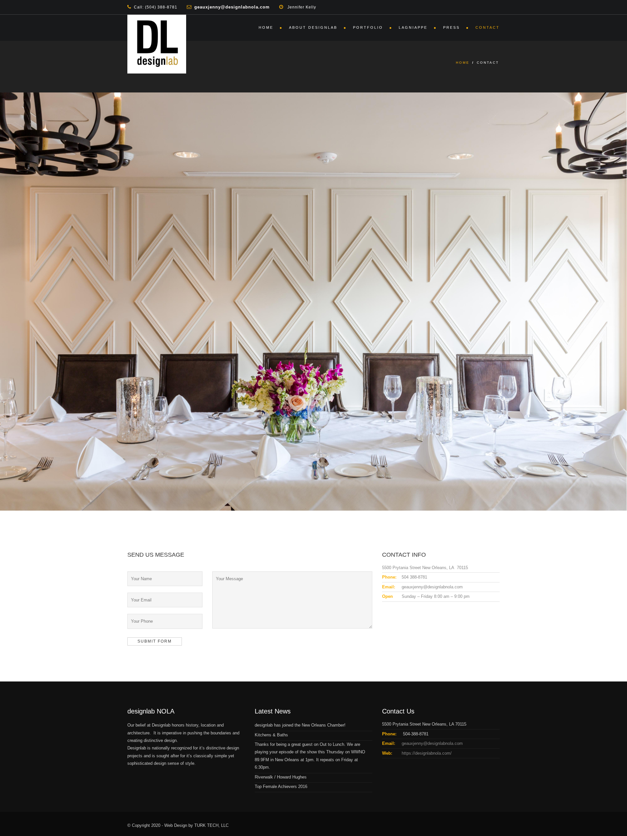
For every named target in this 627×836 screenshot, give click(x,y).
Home (266, 27)
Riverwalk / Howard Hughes (281, 777)
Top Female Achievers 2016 (281, 786)
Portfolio (368, 27)
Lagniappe (413, 27)
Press (451, 27)
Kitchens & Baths (271, 734)
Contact (487, 27)
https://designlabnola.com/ (427, 753)
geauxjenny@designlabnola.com (432, 743)
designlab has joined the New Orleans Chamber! (300, 725)
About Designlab (313, 27)
